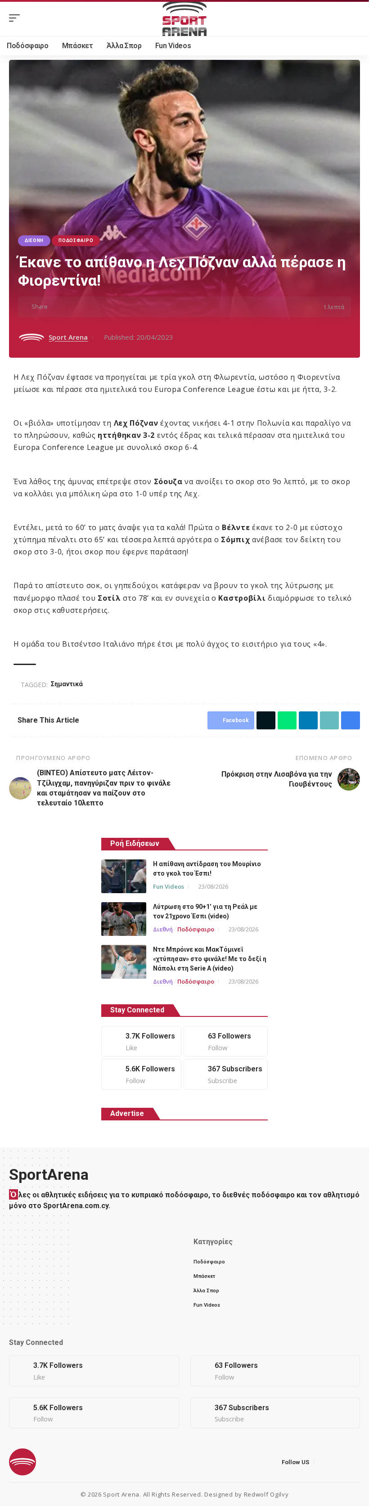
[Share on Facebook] (57, 307)
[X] (226, 1041)
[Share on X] (71, 307)
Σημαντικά (67, 684)
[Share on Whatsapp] (85, 307)
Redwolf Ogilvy (266, 1494)
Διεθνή (34, 240)
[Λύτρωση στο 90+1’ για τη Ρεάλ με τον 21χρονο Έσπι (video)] (123, 919)
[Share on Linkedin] (99, 307)
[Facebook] (141, 1041)
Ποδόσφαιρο (75, 240)
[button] (16, 18)
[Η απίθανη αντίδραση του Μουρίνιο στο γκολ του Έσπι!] (123, 876)
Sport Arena (68, 337)
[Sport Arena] (184, 18)
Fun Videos (168, 886)
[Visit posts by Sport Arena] (31, 337)
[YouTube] (344, 1462)
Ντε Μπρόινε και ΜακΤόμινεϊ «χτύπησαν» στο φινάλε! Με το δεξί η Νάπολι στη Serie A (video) (209, 959)
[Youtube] (226, 1074)
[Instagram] (141, 1074)
